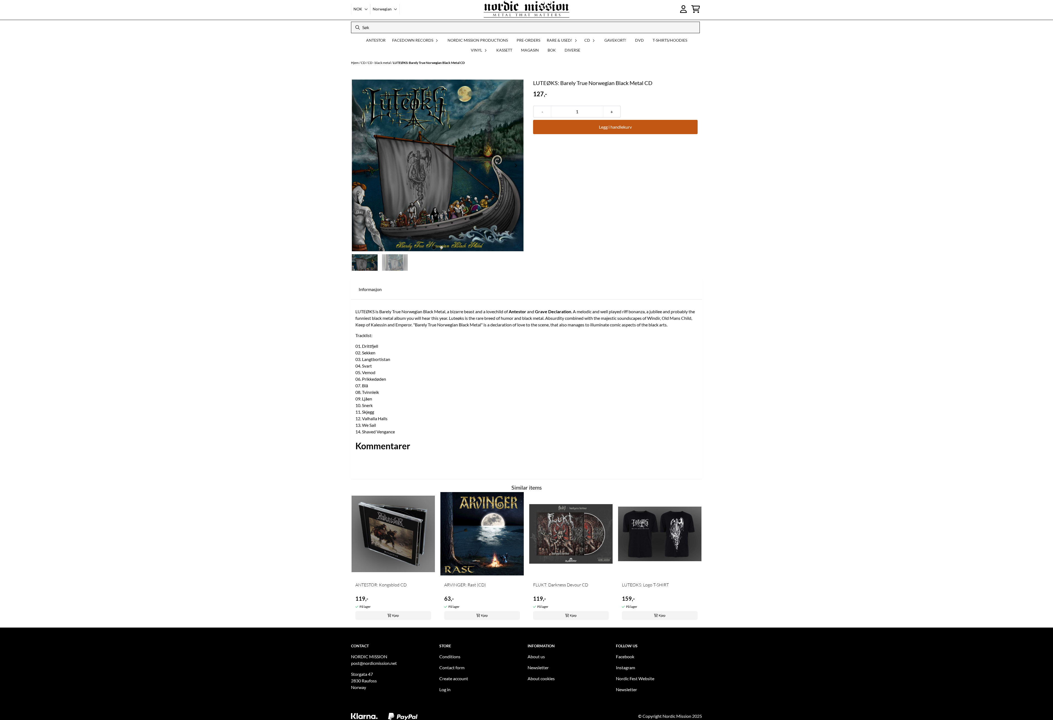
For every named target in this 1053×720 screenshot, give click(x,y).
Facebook (625, 656)
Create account (453, 678)
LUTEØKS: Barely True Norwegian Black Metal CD (429, 63)
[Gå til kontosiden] (683, 9)
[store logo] (526, 9)
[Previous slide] (359, 165)
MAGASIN (530, 50)
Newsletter (538, 667)
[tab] (434, 247)
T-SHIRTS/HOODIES (670, 40)
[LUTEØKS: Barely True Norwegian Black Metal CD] (437, 165)
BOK (552, 50)
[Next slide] (515, 165)
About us (536, 656)
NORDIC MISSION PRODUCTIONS (478, 40)
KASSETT (504, 50)
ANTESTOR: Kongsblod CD (381, 585)
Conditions (449, 656)
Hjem (355, 63)
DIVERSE (572, 50)
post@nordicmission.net (374, 663)
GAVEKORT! (615, 40)
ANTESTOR (376, 40)
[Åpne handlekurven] (695, 9)
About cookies (541, 678)
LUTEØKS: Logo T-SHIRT (645, 585)
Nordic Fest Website (635, 678)
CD (363, 63)
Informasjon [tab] (370, 289)
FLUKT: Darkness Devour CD (560, 585)
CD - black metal (379, 63)
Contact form (452, 667)
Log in (445, 689)
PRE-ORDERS (528, 40)
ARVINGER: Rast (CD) (465, 585)
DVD (639, 40)
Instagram (625, 667)
